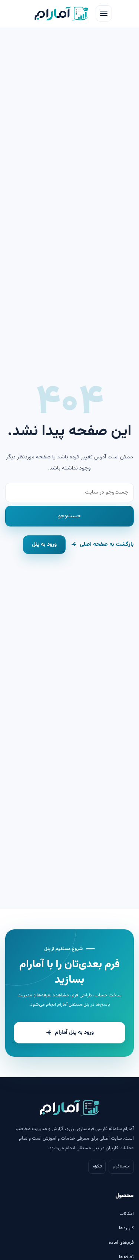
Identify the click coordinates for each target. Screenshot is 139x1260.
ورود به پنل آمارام (74, 1032)
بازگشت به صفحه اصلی (107, 544)
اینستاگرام (121, 1166)
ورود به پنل (44, 544)
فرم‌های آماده (121, 1242)
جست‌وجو (69, 516)
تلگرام (97, 1166)
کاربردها (126, 1228)
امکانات (126, 1213)
